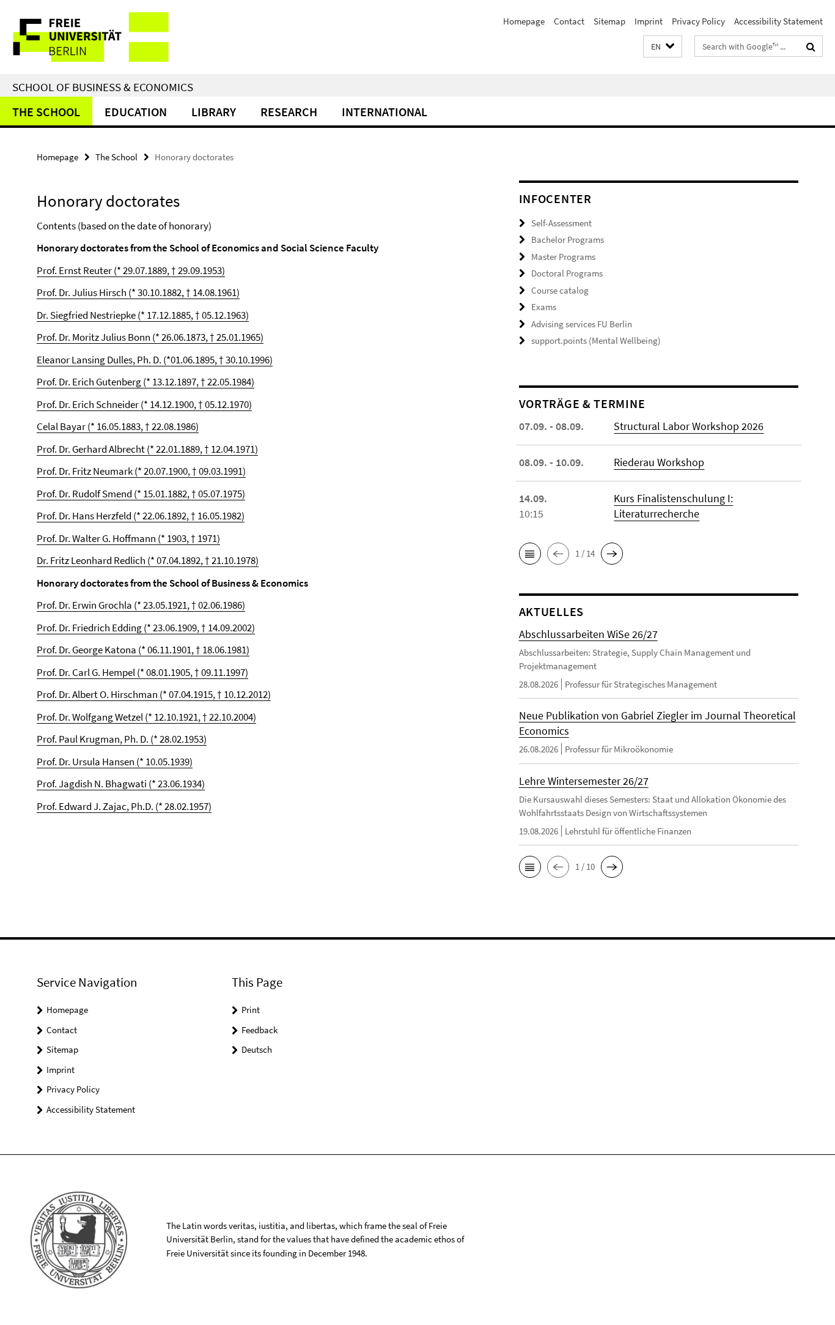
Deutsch (256, 1049)
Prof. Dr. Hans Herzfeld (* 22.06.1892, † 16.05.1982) (141, 515)
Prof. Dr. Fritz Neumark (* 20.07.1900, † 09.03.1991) (141, 471)
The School (46, 111)
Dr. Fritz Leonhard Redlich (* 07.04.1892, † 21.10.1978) (148, 560)
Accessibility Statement (778, 21)
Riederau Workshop (659, 462)
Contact (569, 21)
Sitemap (609, 21)
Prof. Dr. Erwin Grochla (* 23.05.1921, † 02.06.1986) (141, 605)
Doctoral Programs (567, 273)
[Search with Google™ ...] (811, 46)
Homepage (524, 21)
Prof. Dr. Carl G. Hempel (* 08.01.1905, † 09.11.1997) (142, 672)
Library (213, 111)
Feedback (259, 1030)
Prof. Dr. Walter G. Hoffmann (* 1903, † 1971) (128, 538)
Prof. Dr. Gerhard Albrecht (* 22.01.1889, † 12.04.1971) (147, 449)
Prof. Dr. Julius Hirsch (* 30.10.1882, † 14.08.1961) (138, 292)
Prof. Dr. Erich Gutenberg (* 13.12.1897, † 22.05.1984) (145, 381)
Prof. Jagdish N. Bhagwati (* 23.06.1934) (121, 783)
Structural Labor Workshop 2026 (688, 426)
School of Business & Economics (102, 87)
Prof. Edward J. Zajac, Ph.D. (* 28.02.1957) (124, 806)
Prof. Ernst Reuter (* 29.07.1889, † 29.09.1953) (131, 270)
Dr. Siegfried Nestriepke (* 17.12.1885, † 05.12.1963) (143, 315)
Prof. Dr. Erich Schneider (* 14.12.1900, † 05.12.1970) (144, 404)
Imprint (649, 21)
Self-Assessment (561, 223)
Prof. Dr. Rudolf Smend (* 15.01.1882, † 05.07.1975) (141, 493)
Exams (543, 307)
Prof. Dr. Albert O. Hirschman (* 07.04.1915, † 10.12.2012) (154, 694)
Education (136, 111)
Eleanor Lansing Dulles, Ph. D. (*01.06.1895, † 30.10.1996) (155, 359)
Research (288, 111)
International (384, 111)
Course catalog (560, 290)
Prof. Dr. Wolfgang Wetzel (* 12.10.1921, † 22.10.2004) (146, 717)
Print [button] (250, 1009)
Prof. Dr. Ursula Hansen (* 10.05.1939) (115, 761)
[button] (662, 46)
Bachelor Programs (567, 239)
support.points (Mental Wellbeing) (596, 340)
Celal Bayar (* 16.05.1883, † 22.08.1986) (118, 426)
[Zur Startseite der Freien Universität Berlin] (102, 37)
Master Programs (563, 256)
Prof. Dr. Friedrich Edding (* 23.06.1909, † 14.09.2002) (146, 627)
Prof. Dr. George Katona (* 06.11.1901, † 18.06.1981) (143, 649)
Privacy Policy (698, 21)
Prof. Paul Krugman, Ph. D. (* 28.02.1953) (122, 739)
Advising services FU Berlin (581, 324)
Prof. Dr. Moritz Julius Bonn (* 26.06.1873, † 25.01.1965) (150, 337)
